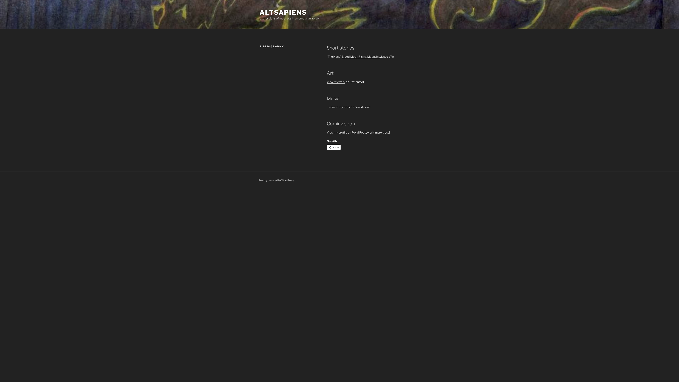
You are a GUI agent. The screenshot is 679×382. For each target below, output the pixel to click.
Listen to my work (338, 107)
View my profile (337, 132)
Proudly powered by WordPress (276, 180)
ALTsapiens (283, 12)
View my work (336, 82)
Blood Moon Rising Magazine (361, 56)
